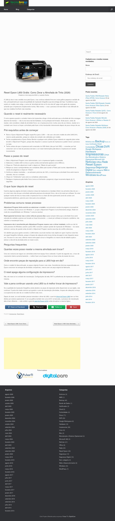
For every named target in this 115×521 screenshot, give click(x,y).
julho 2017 (89, 269)
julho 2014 (89, 296)
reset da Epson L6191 (41, 301)
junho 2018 (89, 257)
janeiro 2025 (89, 207)
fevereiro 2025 (90, 204)
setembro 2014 (90, 293)
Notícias (91, 162)
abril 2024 (89, 228)
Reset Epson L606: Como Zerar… (16, 324)
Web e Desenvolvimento (97, 171)
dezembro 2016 (91, 287)
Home (6, 9)
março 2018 (89, 260)
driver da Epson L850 (63, 296)
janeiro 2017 (89, 284)
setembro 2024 (90, 219)
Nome (88, 65)
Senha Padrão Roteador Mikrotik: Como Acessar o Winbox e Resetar (97, 119)
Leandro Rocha (44, 95)
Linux (106, 154)
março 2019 (89, 248)
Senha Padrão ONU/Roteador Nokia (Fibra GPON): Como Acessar (97, 97)
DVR (107, 146)
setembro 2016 (90, 290)
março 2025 (89, 201)
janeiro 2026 (89, 192)
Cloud (61, 409)
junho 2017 (89, 272)
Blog (17, 9)
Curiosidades (90, 147)
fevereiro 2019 (90, 251)
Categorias (30, 9)
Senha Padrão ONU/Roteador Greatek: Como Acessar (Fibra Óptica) (98, 104)
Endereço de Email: (92, 74)
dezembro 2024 (91, 210)
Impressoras (12, 314)
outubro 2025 (90, 195)
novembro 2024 (91, 213)
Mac (87, 157)
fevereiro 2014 (90, 302)
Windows (91, 175)
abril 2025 (89, 198)
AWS (93, 142)
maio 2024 (89, 225)
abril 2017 (89, 275)
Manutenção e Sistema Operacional (70, 436)
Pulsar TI (65, 516)
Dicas (99, 146)
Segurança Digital (97, 168)
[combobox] (98, 52)
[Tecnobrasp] (16, 3)
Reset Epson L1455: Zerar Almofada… (66, 324)
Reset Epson (20, 314)
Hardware (91, 151)
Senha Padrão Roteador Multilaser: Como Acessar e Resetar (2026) (97, 126)
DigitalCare (72, 516)
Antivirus (89, 141)
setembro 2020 (90, 243)
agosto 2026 (90, 186)
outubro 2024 (90, 216)
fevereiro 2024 (90, 234)
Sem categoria (98, 170)
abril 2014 (89, 299)
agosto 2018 (90, 254)
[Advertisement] (57, 33)
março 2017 (89, 278)
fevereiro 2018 (90, 263)
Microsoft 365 (100, 159)
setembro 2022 (90, 239)
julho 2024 (89, 222)
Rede (105, 161)
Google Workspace (93, 149)
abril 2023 (89, 237)
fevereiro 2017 (90, 281)
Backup (100, 141)
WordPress (101, 175)
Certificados (93, 144)
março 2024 (89, 231)
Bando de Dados (64, 403)
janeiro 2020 (89, 245)
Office (99, 162)
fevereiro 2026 (90, 189)
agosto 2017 (90, 266)
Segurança (90, 167)
